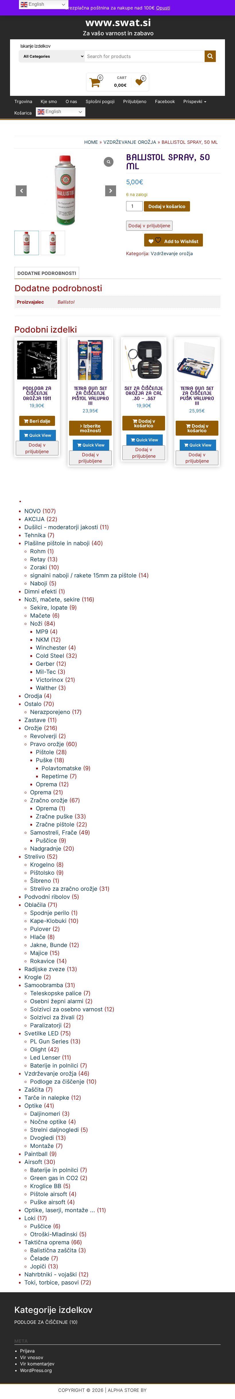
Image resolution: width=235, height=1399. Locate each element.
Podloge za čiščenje (41, 1322)
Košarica (23, 113)
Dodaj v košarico (166, 206)
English (52, 111)
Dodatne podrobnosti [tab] (46, 273)
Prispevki (193, 101)
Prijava (27, 1351)
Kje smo (49, 101)
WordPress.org (36, 1370)
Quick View (40, 435)
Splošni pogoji (100, 101)
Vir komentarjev (37, 1364)
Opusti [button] (163, 8)
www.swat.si (118, 22)
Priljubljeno (134, 101)
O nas (71, 101)
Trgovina (23, 101)
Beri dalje (40, 421)
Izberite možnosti (90, 428)
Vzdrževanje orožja (129, 142)
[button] (110, 190)
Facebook (165, 101)
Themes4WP (162, 1390)
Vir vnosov (31, 1357)
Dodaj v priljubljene (149, 225)
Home (91, 142)
